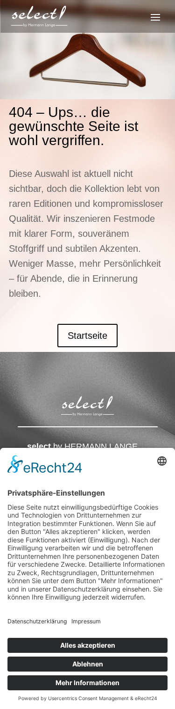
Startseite (87, 335)
